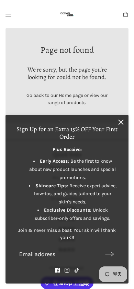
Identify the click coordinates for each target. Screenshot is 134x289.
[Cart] (126, 14)
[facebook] (57, 270)
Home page (71, 95)
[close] (121, 122)
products (76, 102)
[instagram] (67, 270)
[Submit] (109, 254)
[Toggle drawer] (8, 14)
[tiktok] (76, 270)
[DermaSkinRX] (67, 14)
